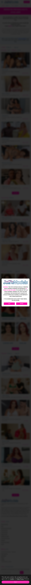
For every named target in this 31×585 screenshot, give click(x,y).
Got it (15, 582)
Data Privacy (20, 579)
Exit (9, 303)
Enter (21, 303)
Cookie (12, 579)
